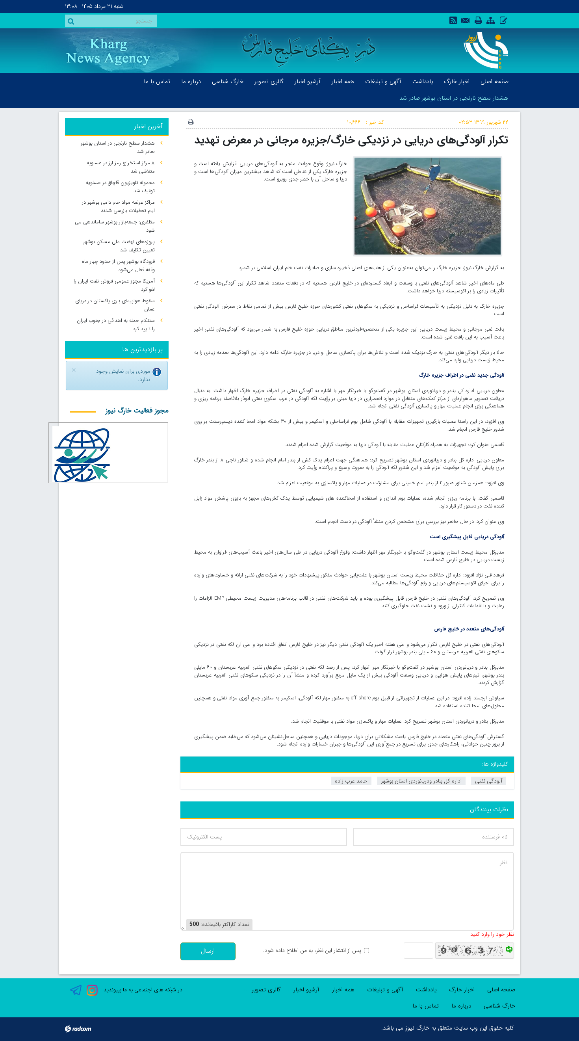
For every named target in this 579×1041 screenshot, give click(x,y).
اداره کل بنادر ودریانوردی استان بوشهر (421, 781)
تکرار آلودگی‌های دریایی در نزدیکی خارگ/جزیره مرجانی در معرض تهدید (351, 140)
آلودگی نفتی (488, 781)
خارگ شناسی (499, 1006)
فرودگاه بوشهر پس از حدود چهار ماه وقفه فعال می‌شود (118, 265)
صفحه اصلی (501, 990)
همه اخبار (343, 990)
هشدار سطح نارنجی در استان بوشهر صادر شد (453, 98)
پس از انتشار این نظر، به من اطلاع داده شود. (312, 950)
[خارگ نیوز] (481, 50)
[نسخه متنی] (190, 122)
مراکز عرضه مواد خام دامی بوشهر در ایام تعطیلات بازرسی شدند (118, 206)
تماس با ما (425, 1006)
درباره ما (461, 1006)
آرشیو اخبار (306, 990)
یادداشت (426, 990)
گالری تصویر (266, 990)
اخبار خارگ (462, 990)
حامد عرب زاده (351, 781)
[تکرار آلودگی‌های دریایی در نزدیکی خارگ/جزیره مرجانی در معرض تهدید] (427, 205)
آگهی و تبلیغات (385, 990)
